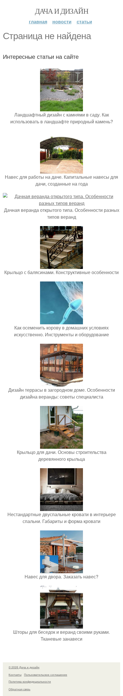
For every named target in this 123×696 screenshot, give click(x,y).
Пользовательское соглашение (45, 675)
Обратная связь (19, 689)
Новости (62, 21)
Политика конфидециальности (30, 681)
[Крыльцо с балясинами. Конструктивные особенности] (61, 265)
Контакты (15, 675)
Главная (38, 21)
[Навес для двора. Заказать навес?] (61, 569)
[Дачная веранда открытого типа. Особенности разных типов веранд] (61, 203)
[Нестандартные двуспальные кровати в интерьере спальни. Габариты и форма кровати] (61, 507)
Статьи (84, 21)
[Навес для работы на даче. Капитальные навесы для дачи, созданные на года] (61, 170)
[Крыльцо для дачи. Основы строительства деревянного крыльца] (61, 445)
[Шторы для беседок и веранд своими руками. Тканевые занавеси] (61, 625)
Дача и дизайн (61, 11)
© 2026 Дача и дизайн (24, 667)
